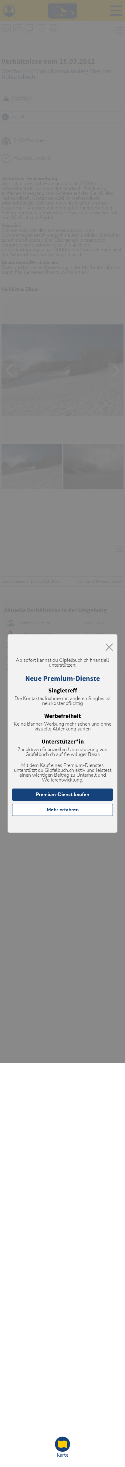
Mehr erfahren (63, 809)
